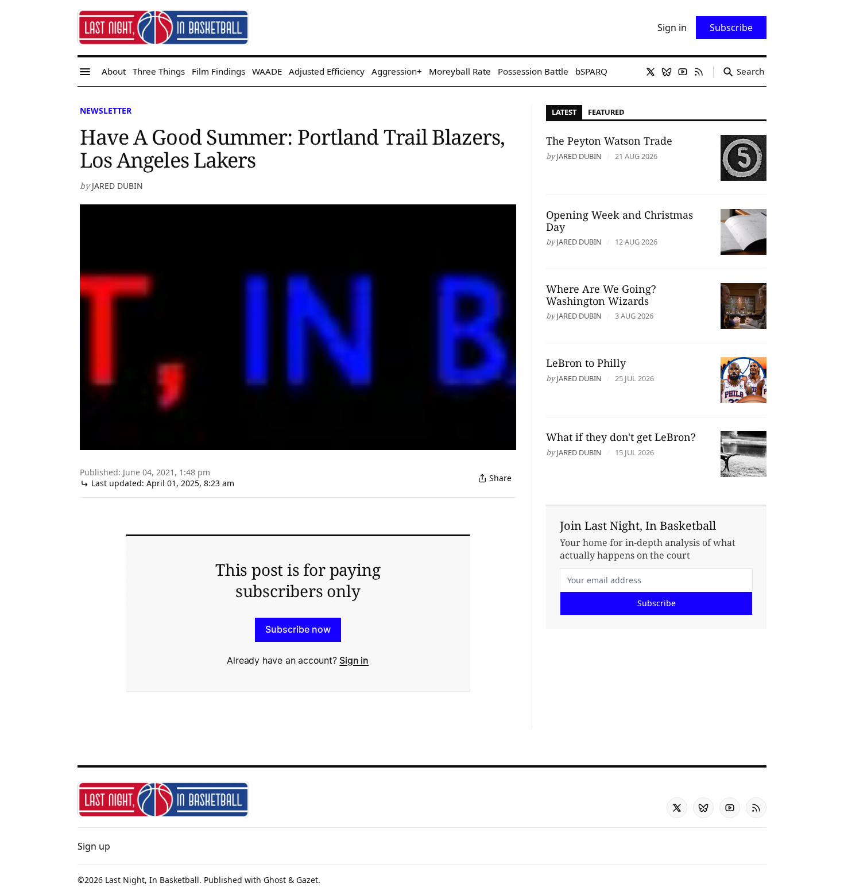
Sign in (354, 660)
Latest (564, 112)
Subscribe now (298, 629)
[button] (94, 846)
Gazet (307, 879)
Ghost (275, 879)
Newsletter (105, 110)
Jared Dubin (117, 185)
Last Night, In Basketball (152, 879)
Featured (606, 112)
